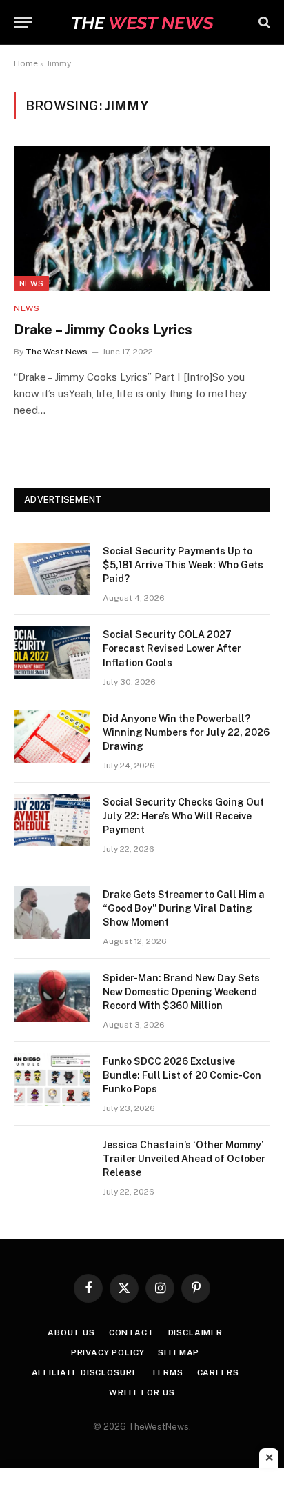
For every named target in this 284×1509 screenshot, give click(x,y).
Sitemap (178, 1352)
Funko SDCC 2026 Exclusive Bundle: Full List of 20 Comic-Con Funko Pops (182, 1075)
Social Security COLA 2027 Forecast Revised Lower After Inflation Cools (172, 648)
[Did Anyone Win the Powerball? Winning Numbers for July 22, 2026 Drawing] (52, 736)
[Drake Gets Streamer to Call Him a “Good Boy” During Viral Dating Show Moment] (52, 912)
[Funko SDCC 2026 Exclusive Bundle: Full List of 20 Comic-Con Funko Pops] (52, 1079)
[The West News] (142, 22)
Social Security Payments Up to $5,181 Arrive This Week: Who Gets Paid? (183, 565)
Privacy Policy (108, 1352)
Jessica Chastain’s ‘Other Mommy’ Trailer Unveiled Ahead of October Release (184, 1158)
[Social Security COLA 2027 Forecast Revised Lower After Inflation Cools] (52, 652)
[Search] (263, 22)
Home (26, 63)
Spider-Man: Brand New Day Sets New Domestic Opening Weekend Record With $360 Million (181, 991)
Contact (131, 1332)
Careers (218, 1372)
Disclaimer (195, 1332)
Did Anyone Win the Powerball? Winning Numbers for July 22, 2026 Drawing (186, 732)
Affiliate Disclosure (85, 1372)
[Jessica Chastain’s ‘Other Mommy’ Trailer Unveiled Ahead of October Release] (52, 1163)
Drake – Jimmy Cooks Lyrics (103, 329)
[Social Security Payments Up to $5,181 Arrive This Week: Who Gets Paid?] (52, 569)
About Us (71, 1332)
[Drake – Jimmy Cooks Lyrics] (142, 218)
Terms (167, 1372)
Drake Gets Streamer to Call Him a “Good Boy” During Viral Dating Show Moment (184, 908)
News (31, 283)
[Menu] (23, 22)
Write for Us (141, 1392)
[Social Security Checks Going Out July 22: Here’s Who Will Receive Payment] (52, 820)
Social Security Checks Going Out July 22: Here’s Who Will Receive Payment (183, 816)
